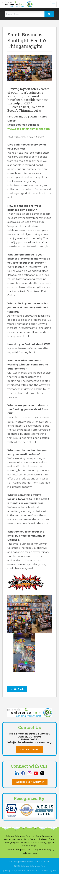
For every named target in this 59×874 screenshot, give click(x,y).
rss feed (44, 870)
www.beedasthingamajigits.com (28, 128)
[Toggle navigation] (53, 4)
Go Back (18, 689)
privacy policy (10, 870)
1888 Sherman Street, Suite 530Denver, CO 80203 (29, 735)
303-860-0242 (29, 739)
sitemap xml (33, 870)
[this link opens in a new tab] (17, 773)
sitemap (22, 870)
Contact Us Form (29, 749)
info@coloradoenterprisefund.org (29, 742)
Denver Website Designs (38, 862)
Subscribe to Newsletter (29, 782)
